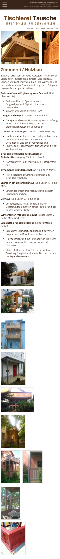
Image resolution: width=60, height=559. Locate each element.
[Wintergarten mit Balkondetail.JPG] (17, 411)
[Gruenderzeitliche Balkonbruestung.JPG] (13, 554)
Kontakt (30, 28)
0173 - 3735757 (52, 4)
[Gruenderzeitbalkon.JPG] (13, 348)
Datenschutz (52, 28)
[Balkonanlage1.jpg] (11, 483)
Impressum (40, 28)
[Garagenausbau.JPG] (17, 285)
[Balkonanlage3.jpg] (11, 518)
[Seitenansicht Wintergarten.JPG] (13, 447)
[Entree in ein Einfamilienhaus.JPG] (17, 312)
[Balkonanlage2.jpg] (32, 483)
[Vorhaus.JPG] (13, 384)
